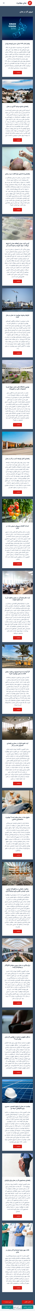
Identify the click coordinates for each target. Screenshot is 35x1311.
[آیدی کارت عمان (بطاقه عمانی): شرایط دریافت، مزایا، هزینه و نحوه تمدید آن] (17, 228)
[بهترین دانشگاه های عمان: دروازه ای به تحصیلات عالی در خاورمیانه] (17, 371)
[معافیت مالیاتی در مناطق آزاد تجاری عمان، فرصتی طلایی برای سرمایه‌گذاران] (17, 873)
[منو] (4, 3)
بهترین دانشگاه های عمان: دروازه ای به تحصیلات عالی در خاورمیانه (17, 388)
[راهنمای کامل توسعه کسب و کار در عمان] (17, 443)
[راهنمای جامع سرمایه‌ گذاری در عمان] (17, 91)
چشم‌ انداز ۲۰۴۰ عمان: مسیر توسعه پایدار (17, 43)
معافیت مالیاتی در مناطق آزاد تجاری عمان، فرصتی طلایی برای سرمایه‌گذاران (17, 890)
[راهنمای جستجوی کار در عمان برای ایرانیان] (17, 1165)
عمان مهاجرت (21, 3)
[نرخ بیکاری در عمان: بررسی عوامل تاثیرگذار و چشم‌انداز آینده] (17, 950)
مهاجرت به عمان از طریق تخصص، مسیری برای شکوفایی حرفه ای (17, 1107)
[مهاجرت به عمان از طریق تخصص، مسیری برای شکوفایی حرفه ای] (17, 1091)
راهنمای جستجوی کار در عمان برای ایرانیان (17, 1180)
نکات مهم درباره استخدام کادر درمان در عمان (17, 1251)
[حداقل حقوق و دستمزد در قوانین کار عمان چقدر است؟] (17, 1021)
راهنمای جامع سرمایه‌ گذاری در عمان (17, 106)
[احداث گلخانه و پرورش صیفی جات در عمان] (17, 511)
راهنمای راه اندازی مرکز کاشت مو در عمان (17, 174)
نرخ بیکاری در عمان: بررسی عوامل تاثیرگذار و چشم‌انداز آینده (17, 966)
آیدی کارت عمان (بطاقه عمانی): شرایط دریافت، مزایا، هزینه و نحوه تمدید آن (17, 244)
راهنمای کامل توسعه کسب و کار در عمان (17, 458)
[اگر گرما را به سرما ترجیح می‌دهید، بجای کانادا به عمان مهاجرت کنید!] (17, 656)
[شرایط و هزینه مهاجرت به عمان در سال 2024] (17, 300)
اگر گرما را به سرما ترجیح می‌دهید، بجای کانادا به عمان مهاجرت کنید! (17, 672)
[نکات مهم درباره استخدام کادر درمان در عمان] (17, 1235)
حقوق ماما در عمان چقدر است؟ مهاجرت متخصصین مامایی (17, 818)
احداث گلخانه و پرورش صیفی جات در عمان (17, 527)
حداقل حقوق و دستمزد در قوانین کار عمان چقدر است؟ (17, 1038)
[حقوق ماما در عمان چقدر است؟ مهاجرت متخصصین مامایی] (17, 802)
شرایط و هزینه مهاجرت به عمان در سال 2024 (17, 316)
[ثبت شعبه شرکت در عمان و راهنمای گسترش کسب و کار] (17, 728)
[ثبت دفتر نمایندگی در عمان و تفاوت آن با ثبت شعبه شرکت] (17, 582)
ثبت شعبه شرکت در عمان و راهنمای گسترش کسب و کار (17, 744)
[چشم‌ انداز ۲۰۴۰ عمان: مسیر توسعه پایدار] (17, 28)
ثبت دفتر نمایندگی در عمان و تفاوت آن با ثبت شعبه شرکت (17, 599)
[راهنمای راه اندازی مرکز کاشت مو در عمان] (17, 158)
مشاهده (17, 73)
